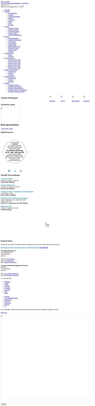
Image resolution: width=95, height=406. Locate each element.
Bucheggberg (76, 101)
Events (10, 55)
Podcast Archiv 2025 (14, 61)
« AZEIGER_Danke (7, 128)
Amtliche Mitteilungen (14, 35)
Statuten (10, 18)
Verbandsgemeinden (14, 16)
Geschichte (11, 20)
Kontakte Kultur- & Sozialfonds (17, 90)
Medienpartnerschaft (14, 46)
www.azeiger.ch (9, 260)
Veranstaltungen (9, 53)
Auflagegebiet (12, 45)
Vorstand (10, 15)
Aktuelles (7, 10)
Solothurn (52, 101)
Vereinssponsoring (9, 76)
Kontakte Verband (13, 85)
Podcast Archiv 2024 (14, 63)
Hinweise (7, 301)
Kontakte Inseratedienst (15, 86)
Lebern (63, 101)
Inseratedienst (12, 43)
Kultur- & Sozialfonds (10, 70)
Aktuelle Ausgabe (13, 28)
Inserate (6, 36)
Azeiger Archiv (12, 33)
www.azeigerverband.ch (11, 273)
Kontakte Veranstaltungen (15, 88)
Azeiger (6, 26)
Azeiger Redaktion (13, 31)
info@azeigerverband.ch (11, 275)
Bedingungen (12, 71)
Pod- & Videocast (9, 58)
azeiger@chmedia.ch (10, 262)
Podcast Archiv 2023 (14, 65)
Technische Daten (13, 48)
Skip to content (5, 1)
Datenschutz (8, 299)
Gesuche (10, 73)
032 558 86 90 (43, 247)
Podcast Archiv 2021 (14, 68)
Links (10, 23)
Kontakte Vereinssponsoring (16, 91)
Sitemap (6, 304)
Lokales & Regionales (14, 40)
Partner (10, 21)
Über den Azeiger (13, 30)
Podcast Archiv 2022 (14, 66)
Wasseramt (86, 101)
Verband (6, 11)
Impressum (7, 303)
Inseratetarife (12, 41)
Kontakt (6, 83)
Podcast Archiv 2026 (14, 60)
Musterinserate (12, 50)
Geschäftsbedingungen (11, 298)
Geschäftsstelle (12, 13)
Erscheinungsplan (13, 38)
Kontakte (11, 25)
